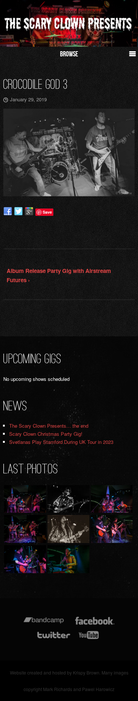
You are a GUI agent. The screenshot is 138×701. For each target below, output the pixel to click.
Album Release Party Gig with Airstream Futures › (59, 275)
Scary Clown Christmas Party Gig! (45, 433)
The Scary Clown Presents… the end (48, 425)
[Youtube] (89, 638)
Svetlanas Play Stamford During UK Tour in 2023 (61, 441)
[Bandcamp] (43, 624)
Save (47, 212)
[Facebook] (94, 624)
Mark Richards (57, 689)
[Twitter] (53, 638)
